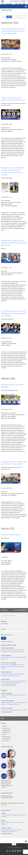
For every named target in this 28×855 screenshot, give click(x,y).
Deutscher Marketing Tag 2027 (11, 535)
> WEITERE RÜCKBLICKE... (7, 712)
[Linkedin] (14, 610)
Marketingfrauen (7, 736)
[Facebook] (17, 610)
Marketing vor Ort (7, 730)
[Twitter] (21, 610)
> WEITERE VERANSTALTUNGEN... (8, 685)
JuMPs (4, 787)
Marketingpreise (6, 738)
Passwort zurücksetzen (6, 641)
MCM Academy (6, 732)
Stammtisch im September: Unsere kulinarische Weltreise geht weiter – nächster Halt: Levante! (13, 31)
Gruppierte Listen (4, 17)
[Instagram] (24, 610)
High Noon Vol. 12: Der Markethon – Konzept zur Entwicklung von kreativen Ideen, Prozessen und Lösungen (13, 666)
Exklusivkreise (6, 728)
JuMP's (4, 734)
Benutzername (4, 623)
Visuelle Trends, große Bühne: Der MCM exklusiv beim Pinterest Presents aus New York (14, 243)
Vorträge (5, 726)
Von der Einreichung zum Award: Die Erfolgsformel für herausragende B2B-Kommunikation (14, 313)
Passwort (3, 629)
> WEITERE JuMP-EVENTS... (7, 797)
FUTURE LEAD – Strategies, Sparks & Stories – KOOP (13, 710)
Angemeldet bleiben (8, 634)
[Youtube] (19, 610)
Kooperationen (6, 740)
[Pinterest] (26, 610)
